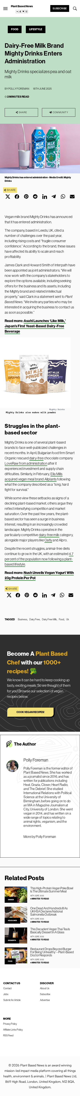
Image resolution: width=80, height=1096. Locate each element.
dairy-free (36, 458)
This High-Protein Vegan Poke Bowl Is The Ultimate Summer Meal (51, 890)
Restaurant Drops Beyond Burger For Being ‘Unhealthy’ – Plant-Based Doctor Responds (52, 952)
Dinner (11, 900)
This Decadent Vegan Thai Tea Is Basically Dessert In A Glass (50, 930)
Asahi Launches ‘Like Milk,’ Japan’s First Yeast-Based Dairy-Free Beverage (35, 326)
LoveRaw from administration (26, 463)
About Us (44, 988)
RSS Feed (8, 1035)
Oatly (48, 540)
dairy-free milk (49, 535)
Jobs (5, 994)
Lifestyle (35, 29)
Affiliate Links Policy (13, 1029)
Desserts (12, 940)
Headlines (12, 920)
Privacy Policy (10, 1023)
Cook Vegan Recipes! (30, 712)
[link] (22, 11)
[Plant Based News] (5, 8)
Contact (7, 988)
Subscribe (60, 8)
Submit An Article (12, 1000)
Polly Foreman (18, 88)
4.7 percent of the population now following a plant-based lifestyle (39, 559)
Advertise (45, 1000)
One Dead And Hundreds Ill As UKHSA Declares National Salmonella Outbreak (49, 911)
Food (14, 29)
